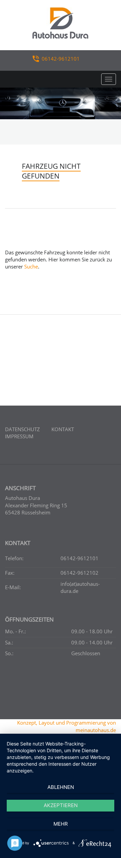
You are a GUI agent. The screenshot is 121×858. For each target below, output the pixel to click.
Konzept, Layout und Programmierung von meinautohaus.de (66, 726)
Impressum (19, 436)
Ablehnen (60, 787)
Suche (31, 266)
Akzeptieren (61, 805)
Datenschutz (22, 429)
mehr (60, 824)
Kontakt (62, 429)
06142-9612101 (61, 58)
